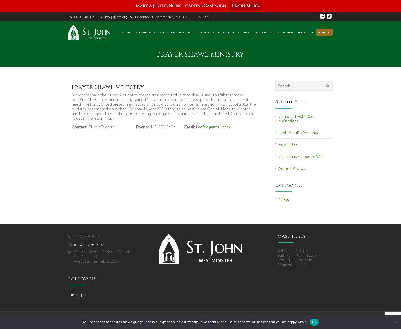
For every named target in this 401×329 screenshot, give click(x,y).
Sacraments (145, 32)
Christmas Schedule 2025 (301, 156)
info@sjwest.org (115, 17)
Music (247, 32)
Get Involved (198, 32)
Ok (314, 322)
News (283, 199)
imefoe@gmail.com (213, 126)
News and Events (226, 32)
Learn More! (245, 6)
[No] (395, 322)
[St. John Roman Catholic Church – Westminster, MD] (89, 32)
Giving (288, 32)
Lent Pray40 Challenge (299, 132)
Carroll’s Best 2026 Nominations (294, 118)
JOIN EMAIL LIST (205, 17)
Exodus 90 (287, 144)
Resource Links (267, 32)
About (127, 32)
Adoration (305, 32)
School (324, 32)
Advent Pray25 (291, 168)
